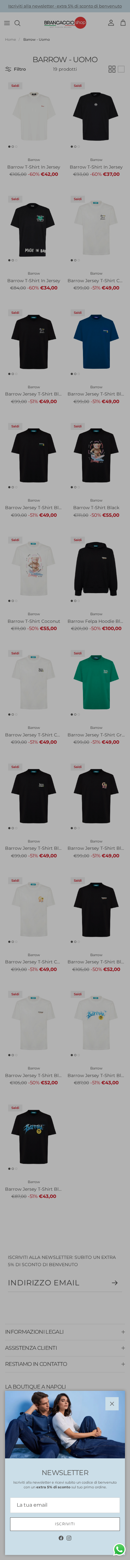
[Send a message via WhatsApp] (119, 1549)
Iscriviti (65, 1523)
